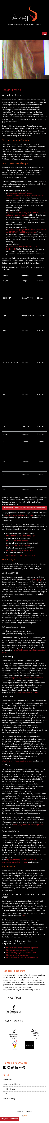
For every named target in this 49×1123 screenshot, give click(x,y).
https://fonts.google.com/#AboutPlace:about (23, 860)
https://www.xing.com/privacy (17, 955)
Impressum (7, 1079)
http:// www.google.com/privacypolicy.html (27, 678)
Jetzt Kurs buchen (11, 1119)
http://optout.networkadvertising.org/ (20, 536)
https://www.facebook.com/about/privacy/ (22, 948)
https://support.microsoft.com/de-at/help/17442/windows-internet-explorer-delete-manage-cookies (24, 195)
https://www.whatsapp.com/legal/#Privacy (22, 957)
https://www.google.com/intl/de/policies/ (21, 952)
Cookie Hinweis (9, 1089)
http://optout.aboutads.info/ (17, 540)
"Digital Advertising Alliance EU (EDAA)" (19, 515)
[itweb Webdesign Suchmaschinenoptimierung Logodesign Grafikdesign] (24, 1115)
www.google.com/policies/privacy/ (14, 862)
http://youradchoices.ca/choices (18, 545)
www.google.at (38, 579)
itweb (29, 1111)
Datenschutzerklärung (11, 1084)
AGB (5, 1094)
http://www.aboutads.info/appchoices (20, 555)
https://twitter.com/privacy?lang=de (19, 950)
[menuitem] (24, 1080)
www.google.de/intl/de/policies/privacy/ (28, 825)
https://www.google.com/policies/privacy (17, 761)
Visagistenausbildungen (12, 990)
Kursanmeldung (9, 1098)
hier (23, 915)
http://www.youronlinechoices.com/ (19, 550)
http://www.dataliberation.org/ (27, 692)
